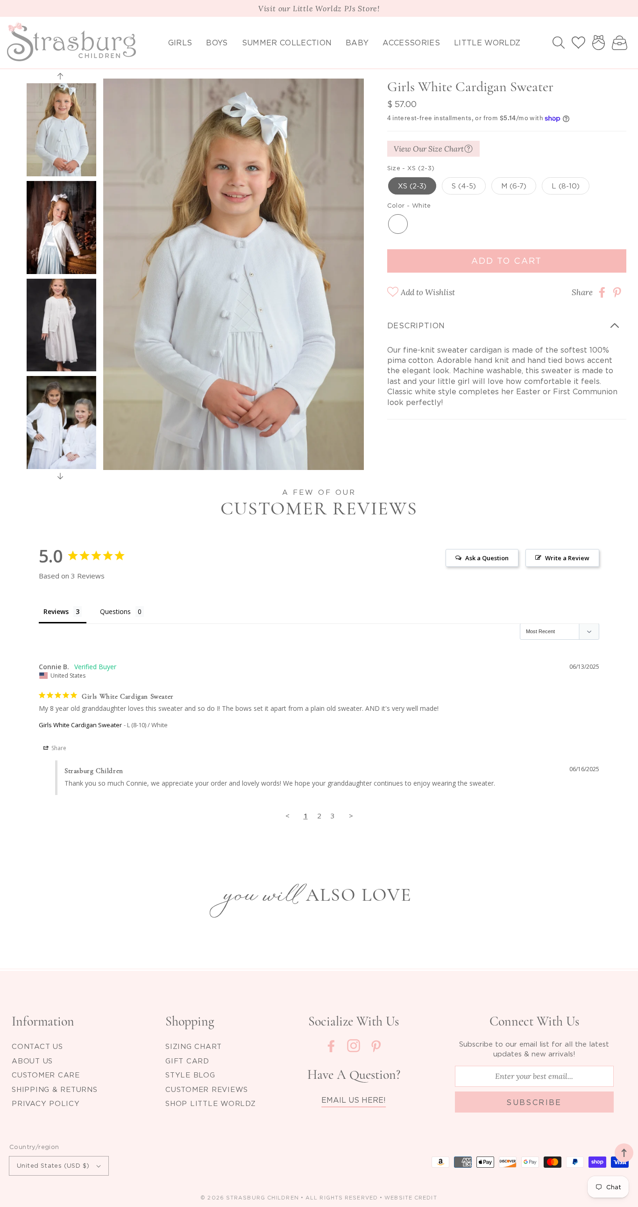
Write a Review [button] (567, 558)
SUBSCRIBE (534, 1102)
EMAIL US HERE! (353, 1100)
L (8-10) (566, 185)
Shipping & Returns (55, 1089)
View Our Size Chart (429, 148)
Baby (357, 42)
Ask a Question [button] (487, 558)
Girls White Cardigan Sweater (80, 725)
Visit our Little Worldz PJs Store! (319, 8)
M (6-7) (513, 185)
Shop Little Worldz (210, 1103)
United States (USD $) (53, 1165)
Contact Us (37, 1046)
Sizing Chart (193, 1046)
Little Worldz (487, 42)
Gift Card (187, 1060)
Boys (216, 42)
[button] (559, 42)
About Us (32, 1060)
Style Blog (190, 1074)
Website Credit (410, 1197)
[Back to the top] (624, 1152)
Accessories (411, 42)
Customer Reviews (206, 1089)
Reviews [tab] (56, 611)
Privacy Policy (46, 1103)
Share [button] (58, 748)
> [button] (351, 815)
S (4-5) (464, 185)
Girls (180, 42)
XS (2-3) (412, 185)
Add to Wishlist (428, 292)
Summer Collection (287, 42)
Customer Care (46, 1074)
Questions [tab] (115, 611)
